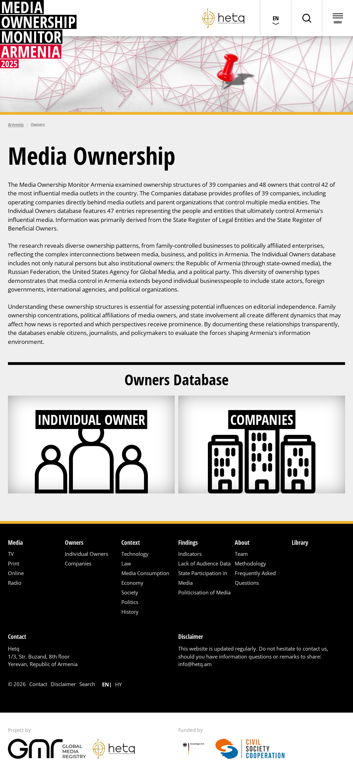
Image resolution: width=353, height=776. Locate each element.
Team (241, 553)
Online (16, 573)
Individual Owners (86, 553)
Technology (135, 553)
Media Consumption (145, 573)
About (242, 542)
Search (87, 684)
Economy (132, 582)
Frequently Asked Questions (255, 578)
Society (129, 592)
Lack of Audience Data (204, 563)
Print (13, 563)
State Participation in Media (202, 578)
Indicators (190, 553)
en (105, 684)
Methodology (250, 563)
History (130, 611)
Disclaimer (63, 684)
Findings (188, 542)
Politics (129, 602)
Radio (14, 582)
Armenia (16, 124)
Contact (38, 684)
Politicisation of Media (204, 592)
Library (300, 542)
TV (11, 553)
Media (15, 542)
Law (126, 563)
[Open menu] (337, 18)
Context (130, 542)
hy (118, 684)
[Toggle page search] (306, 18)
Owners (74, 542)
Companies (78, 563)
